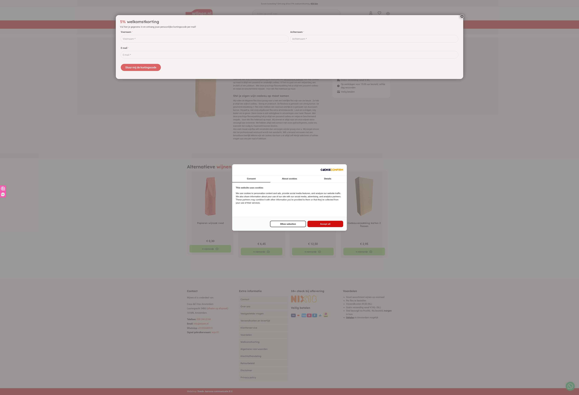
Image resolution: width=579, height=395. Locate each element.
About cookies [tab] (289, 178)
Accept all (325, 224)
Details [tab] (327, 178)
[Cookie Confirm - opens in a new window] (332, 170)
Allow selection (288, 224)
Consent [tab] (251, 178)
